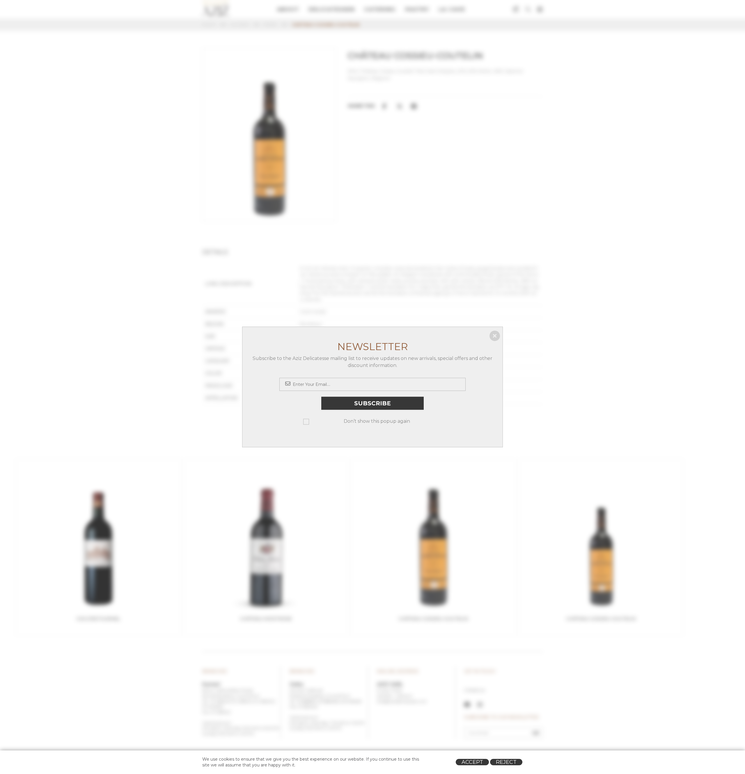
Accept (472, 762)
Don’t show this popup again (377, 421)
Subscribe (372, 403)
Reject (506, 762)
